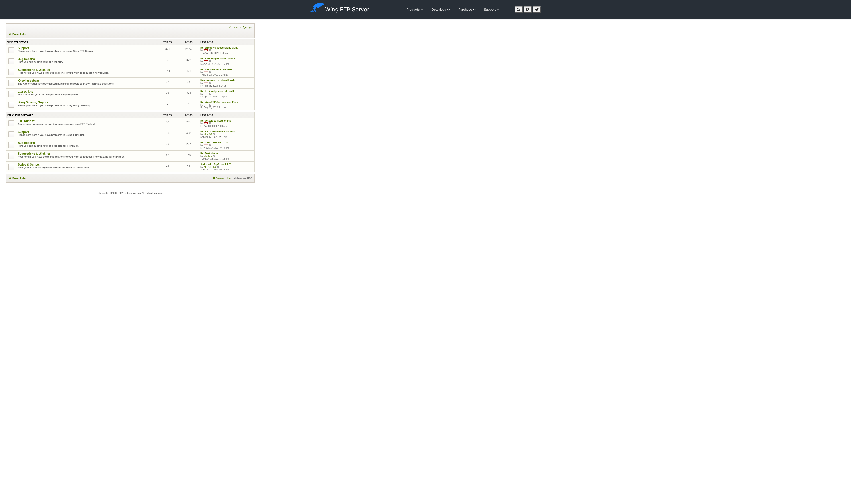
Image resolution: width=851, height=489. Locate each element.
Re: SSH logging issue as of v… (218, 58)
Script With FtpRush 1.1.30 (215, 164)
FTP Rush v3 (26, 121)
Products (413, 9)
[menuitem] (247, 27)
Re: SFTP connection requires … (219, 131)
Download (439, 9)
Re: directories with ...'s (214, 142)
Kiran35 (208, 134)
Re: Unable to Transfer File (215, 120)
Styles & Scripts (29, 164)
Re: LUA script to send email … (218, 91)
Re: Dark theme (209, 153)
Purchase (465, 9)
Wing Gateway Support (33, 102)
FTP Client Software (20, 115)
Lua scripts (25, 91)
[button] (519, 9)
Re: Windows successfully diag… (219, 47)
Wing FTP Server (347, 9)
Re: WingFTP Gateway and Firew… (220, 102)
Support (490, 9)
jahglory (208, 156)
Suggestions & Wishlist (34, 69)
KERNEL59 (210, 167)
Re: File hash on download (216, 69)
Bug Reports (26, 59)
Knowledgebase (28, 80)
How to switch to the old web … (219, 80)
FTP (206, 50)
